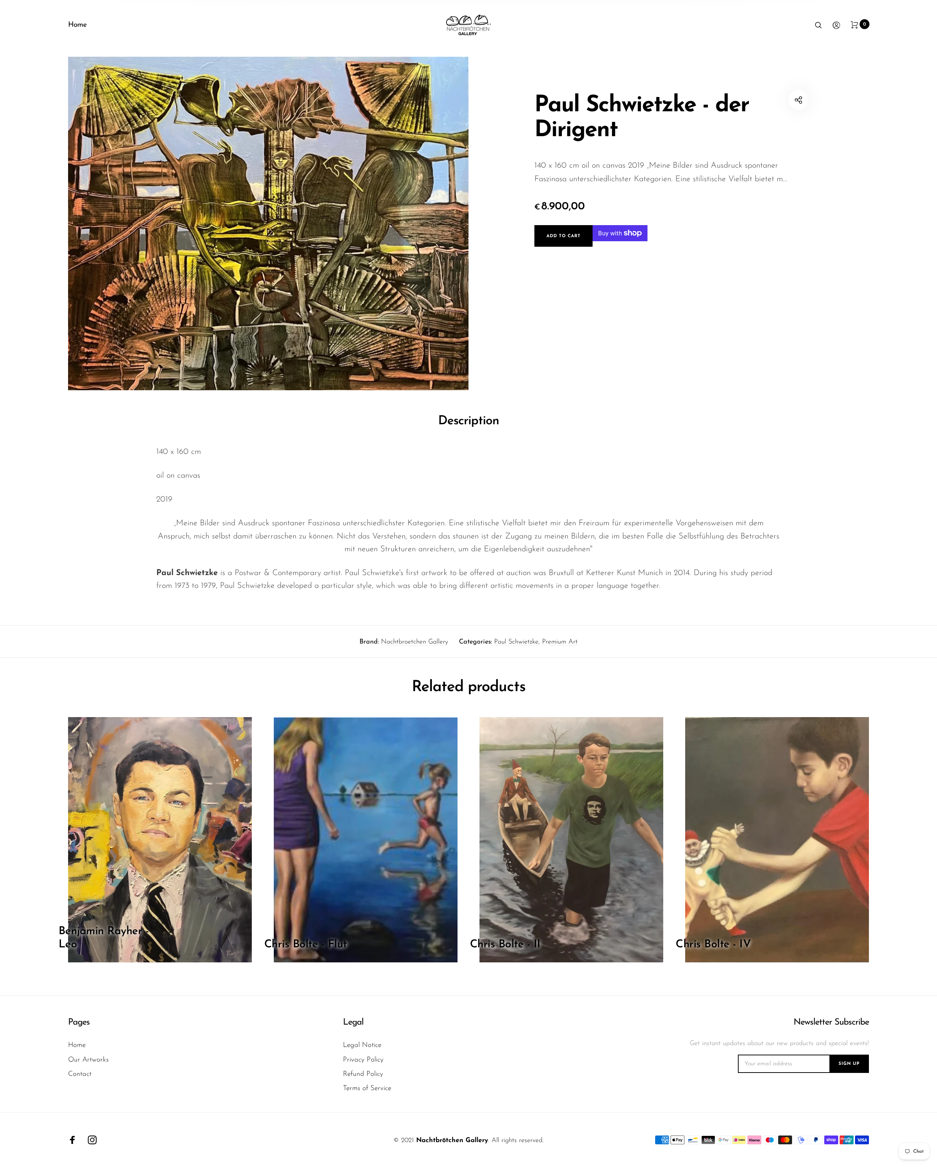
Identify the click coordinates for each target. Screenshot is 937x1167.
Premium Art (560, 642)
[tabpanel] (268, 223)
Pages (79, 1022)
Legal (353, 1022)
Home (77, 25)
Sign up (849, 1064)
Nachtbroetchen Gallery (414, 642)
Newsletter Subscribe (831, 1022)
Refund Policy (363, 1074)
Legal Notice (362, 1045)
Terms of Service (367, 1088)
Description (468, 421)
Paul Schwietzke (516, 642)
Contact (80, 1074)
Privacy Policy (363, 1059)
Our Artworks (88, 1059)
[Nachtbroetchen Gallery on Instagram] (92, 1140)
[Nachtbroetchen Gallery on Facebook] (72, 1140)
